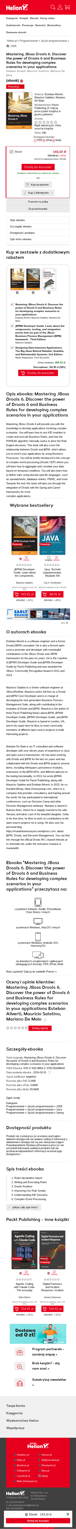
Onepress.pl (23, 1454)
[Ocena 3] (43, 122)
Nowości (40, 25)
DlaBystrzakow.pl (50, 1460)
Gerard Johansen (52, 1297)
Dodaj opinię (40, 1028)
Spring (60, 1112)
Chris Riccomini (41, 357)
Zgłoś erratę (13, 1097)
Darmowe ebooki (16, 32)
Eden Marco (24, 1297)
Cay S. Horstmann (52, 583)
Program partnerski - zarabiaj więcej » (48, 1351)
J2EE (59, 1106)
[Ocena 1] (36, 122)
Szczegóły (20, 226)
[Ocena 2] (40, 122)
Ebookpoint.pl (48, 1465)
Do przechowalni (38, 208)
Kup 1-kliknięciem (38, 192)
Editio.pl (21, 1460)
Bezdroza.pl (23, 1465)
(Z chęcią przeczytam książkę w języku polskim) (47, 111)
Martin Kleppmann (24, 357)
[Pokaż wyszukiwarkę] (53, 7)
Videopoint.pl (23, 1470)
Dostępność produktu (22, 232)
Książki (24, 18)
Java (59, 1109)
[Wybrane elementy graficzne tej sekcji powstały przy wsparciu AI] (67, 623)
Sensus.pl (47, 1454)
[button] (64, 534)
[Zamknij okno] (68, 1514)
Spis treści (20, 239)
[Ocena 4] (47, 122)
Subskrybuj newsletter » (49, 1382)
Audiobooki (13, 25)
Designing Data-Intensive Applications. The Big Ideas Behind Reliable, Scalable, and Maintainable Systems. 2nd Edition (39, 351)
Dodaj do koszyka (37, 167)
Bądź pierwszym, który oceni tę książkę (47, 127)
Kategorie (12, 18)
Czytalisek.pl (23, 1476)
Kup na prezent (39, 184)
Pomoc (50, 971)
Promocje (27, 25)
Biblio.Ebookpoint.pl (27, 1481)
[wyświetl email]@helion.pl (26, 1505)
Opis (17, 220)
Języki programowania (40, 1106)
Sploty (45, 1476)
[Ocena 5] (51, 122)
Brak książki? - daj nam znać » (46, 1365)
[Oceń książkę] (49, 122)
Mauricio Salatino (44, 97)
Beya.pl (45, 1470)
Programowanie (15, 1106)
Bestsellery (54, 25)
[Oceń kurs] (17, 1027)
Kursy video (47, 18)
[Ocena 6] (55, 122)
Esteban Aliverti (54, 94)
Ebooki (34, 18)
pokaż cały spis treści (25, 1207)
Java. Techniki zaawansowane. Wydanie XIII (52, 572)
